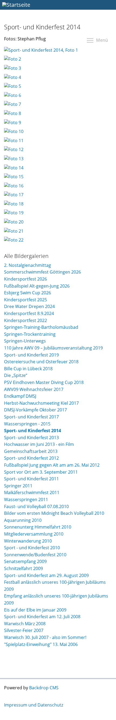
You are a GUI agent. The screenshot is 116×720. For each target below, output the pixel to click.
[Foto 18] (13, 204)
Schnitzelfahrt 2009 (23, 568)
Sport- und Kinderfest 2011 (31, 479)
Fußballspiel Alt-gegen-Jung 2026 (37, 286)
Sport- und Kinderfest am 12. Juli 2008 (42, 617)
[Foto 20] (13, 222)
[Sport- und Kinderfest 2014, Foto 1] (41, 50)
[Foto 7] (12, 104)
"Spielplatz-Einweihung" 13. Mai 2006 (41, 644)
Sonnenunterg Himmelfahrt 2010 (37, 527)
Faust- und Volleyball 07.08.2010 (36, 506)
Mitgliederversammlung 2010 (33, 534)
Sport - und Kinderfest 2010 (32, 548)
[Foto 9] (12, 122)
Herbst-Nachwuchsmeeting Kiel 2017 (41, 403)
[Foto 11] (13, 141)
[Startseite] (58, 5)
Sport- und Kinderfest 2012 (31, 458)
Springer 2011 (18, 486)
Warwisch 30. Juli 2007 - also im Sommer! (45, 637)
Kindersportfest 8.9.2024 (29, 313)
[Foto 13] (13, 159)
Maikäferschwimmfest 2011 (31, 492)
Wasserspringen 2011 (26, 499)
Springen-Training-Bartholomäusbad (41, 327)
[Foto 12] (13, 149)
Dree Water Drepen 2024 (29, 306)
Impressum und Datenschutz (33, 705)
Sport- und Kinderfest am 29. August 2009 (46, 575)
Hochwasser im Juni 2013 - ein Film (39, 444)
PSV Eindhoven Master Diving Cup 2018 (44, 382)
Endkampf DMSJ (20, 396)
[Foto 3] (12, 68)
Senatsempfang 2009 (25, 561)
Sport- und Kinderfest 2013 (31, 438)
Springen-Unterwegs (25, 341)
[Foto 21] (13, 231)
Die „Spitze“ (15, 375)
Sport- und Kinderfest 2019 (31, 355)
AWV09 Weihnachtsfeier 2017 (33, 389)
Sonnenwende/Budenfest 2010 (35, 555)
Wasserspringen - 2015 (27, 424)
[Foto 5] (12, 86)
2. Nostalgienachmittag (27, 265)
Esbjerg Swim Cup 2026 (27, 293)
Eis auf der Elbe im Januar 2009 (35, 610)
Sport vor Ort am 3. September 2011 (41, 472)
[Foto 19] (13, 213)
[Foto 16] (13, 186)
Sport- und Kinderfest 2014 (32, 431)
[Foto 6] (12, 95)
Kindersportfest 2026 (25, 279)
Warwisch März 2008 (25, 624)
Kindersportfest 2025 (25, 300)
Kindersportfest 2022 (25, 320)
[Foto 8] (12, 113)
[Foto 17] (13, 195)
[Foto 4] (12, 77)
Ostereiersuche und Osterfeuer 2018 (41, 362)
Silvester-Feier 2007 (23, 630)
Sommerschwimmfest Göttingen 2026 (42, 272)
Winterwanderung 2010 (28, 541)
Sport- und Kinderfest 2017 (31, 417)
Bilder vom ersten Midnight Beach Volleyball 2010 (54, 513)
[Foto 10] (13, 131)
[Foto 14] (13, 168)
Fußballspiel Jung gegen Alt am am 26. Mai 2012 (52, 465)
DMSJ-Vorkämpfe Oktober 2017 (35, 410)
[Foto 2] (12, 59)
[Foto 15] (13, 177)
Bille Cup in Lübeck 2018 (28, 369)
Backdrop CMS (44, 688)
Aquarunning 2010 (23, 520)
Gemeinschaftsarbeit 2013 (30, 451)
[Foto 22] (13, 240)
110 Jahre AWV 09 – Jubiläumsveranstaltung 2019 (53, 348)
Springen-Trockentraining (30, 334)
